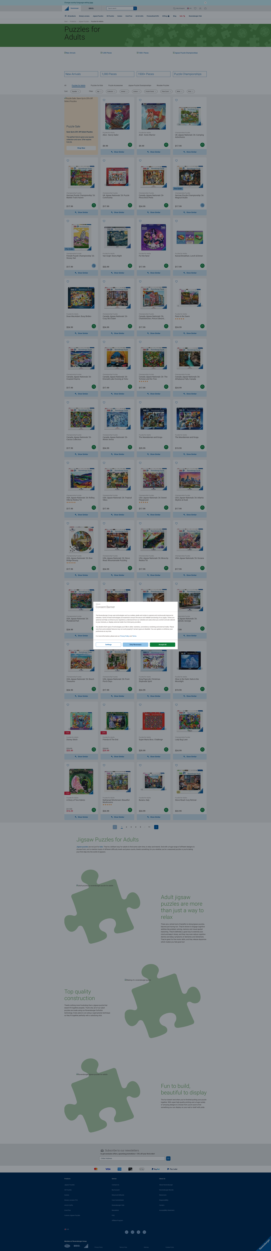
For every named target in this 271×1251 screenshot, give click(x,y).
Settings (108, 645)
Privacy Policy (124, 636)
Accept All (162, 645)
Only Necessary (135, 645)
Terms (134, 636)
